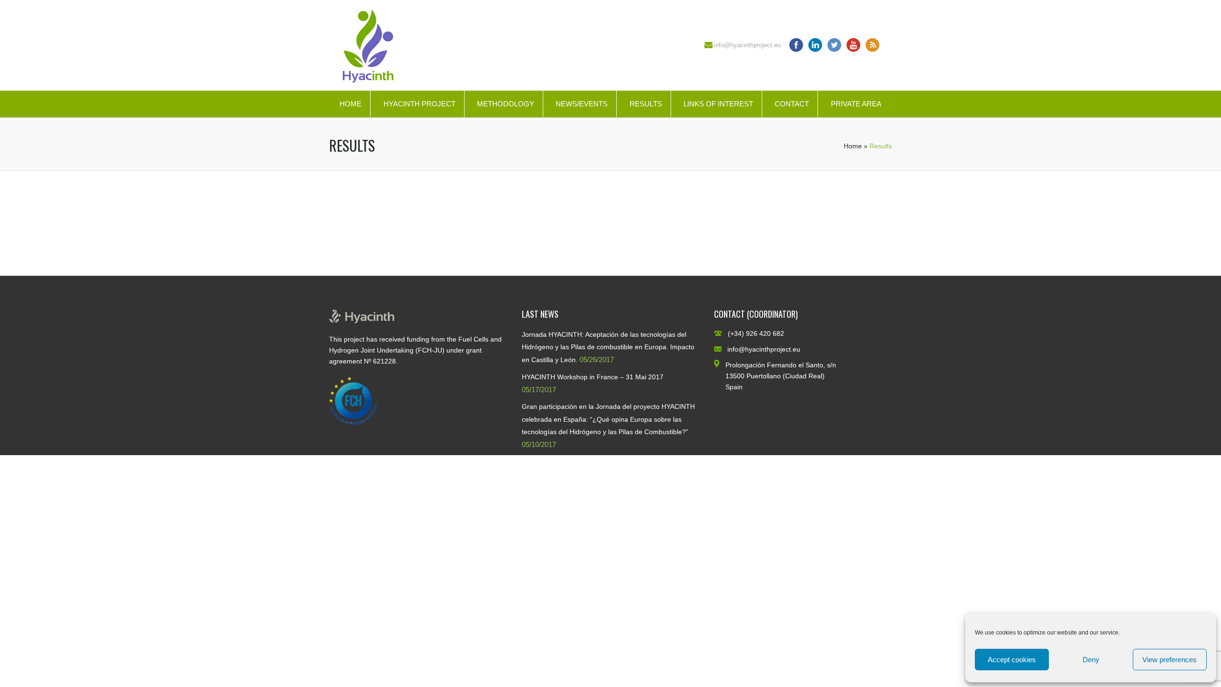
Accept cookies (1012, 660)
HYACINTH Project (419, 104)
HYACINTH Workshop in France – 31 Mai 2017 (592, 377)
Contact (792, 104)
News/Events (582, 104)
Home (351, 104)
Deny (1091, 660)
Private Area (856, 104)
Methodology (505, 104)
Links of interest (718, 104)
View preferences (1169, 660)
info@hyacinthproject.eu (747, 45)
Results (646, 104)
